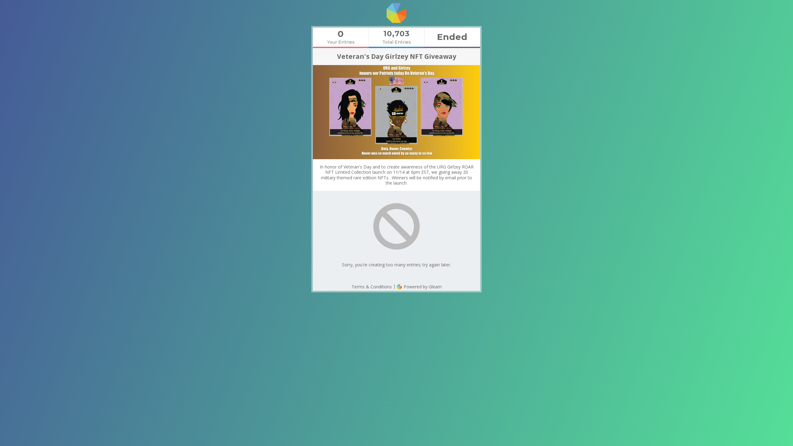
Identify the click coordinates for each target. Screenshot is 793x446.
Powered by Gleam (422, 287)
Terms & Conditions (372, 287)
